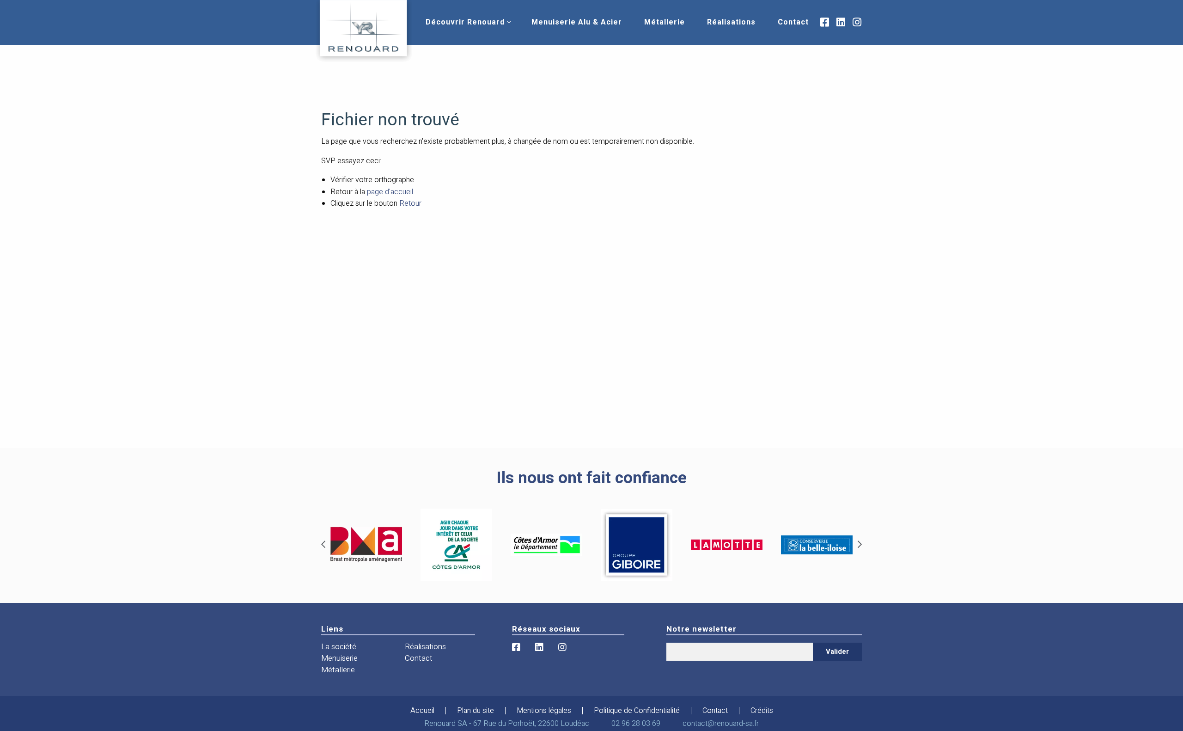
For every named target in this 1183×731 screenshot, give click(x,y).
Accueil (422, 710)
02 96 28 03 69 (635, 723)
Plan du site (475, 710)
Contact (793, 22)
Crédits (761, 710)
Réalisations (731, 22)
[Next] (860, 545)
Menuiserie (339, 658)
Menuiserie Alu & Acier (576, 22)
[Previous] (323, 545)
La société (338, 647)
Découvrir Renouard (465, 22)
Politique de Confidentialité (637, 710)
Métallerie (664, 22)
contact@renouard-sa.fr (721, 723)
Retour (410, 203)
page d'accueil (390, 191)
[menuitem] (465, 22)
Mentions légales (544, 710)
